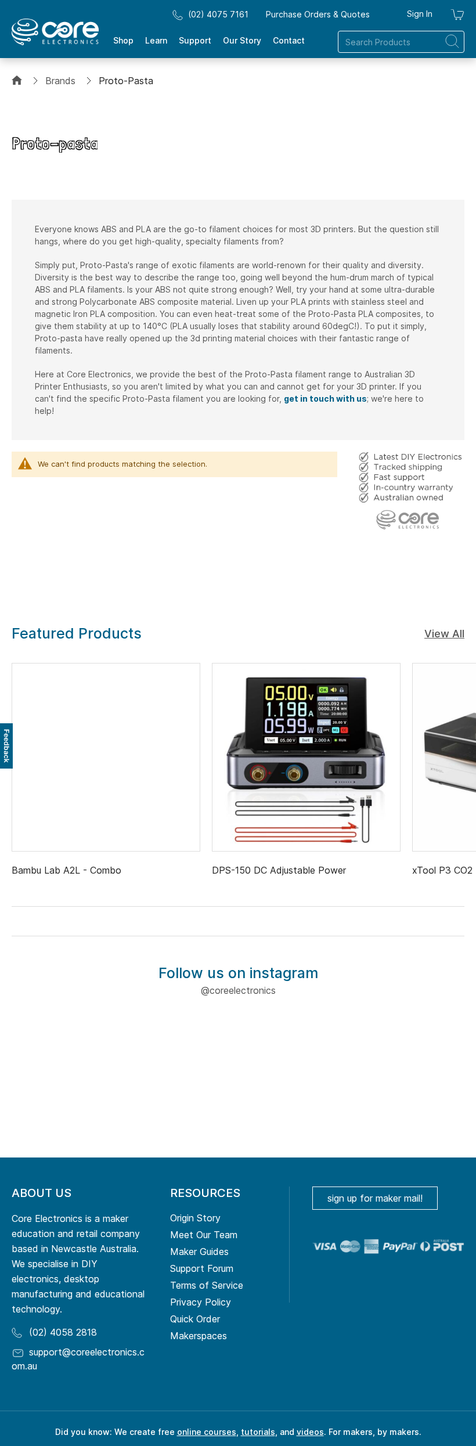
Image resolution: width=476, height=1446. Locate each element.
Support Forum (201, 1268)
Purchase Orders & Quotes (318, 14)
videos (310, 1432)
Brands (60, 80)
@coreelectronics (238, 990)
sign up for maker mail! (375, 1198)
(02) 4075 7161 (218, 14)
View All (444, 634)
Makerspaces (198, 1336)
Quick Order (195, 1319)
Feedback (6, 746)
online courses (206, 1432)
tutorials (258, 1432)
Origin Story (195, 1218)
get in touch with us (325, 398)
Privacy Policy (200, 1302)
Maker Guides (199, 1251)
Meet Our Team (203, 1235)
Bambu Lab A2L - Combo (66, 870)
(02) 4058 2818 (63, 1332)
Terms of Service (206, 1285)
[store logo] (55, 32)
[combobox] (401, 42)
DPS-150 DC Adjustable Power (279, 870)
